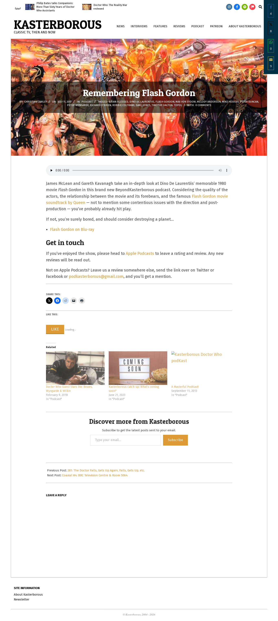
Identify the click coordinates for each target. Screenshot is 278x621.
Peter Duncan (249, 101)
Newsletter (21, 599)
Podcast (87, 101)
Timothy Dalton (162, 105)
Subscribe (175, 440)
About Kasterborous (28, 594)
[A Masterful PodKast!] (200, 368)
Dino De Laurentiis (141, 101)
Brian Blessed (118, 101)
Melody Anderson (209, 101)
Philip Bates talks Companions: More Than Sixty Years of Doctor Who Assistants (31, 7)
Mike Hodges (230, 101)
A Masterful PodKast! (185, 387)
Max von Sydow (186, 101)
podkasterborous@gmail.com (96, 276)
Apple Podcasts (140, 253)
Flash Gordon (164, 101)
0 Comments (203, 105)
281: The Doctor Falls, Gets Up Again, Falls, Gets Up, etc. (106, 470)
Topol (178, 105)
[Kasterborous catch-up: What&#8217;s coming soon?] (138, 368)
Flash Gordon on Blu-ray (72, 229)
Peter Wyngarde (78, 105)
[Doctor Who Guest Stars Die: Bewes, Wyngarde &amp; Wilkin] (75, 368)
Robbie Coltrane (123, 105)
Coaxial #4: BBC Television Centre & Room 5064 (95, 475)
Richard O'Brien (100, 105)
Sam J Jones (143, 105)
